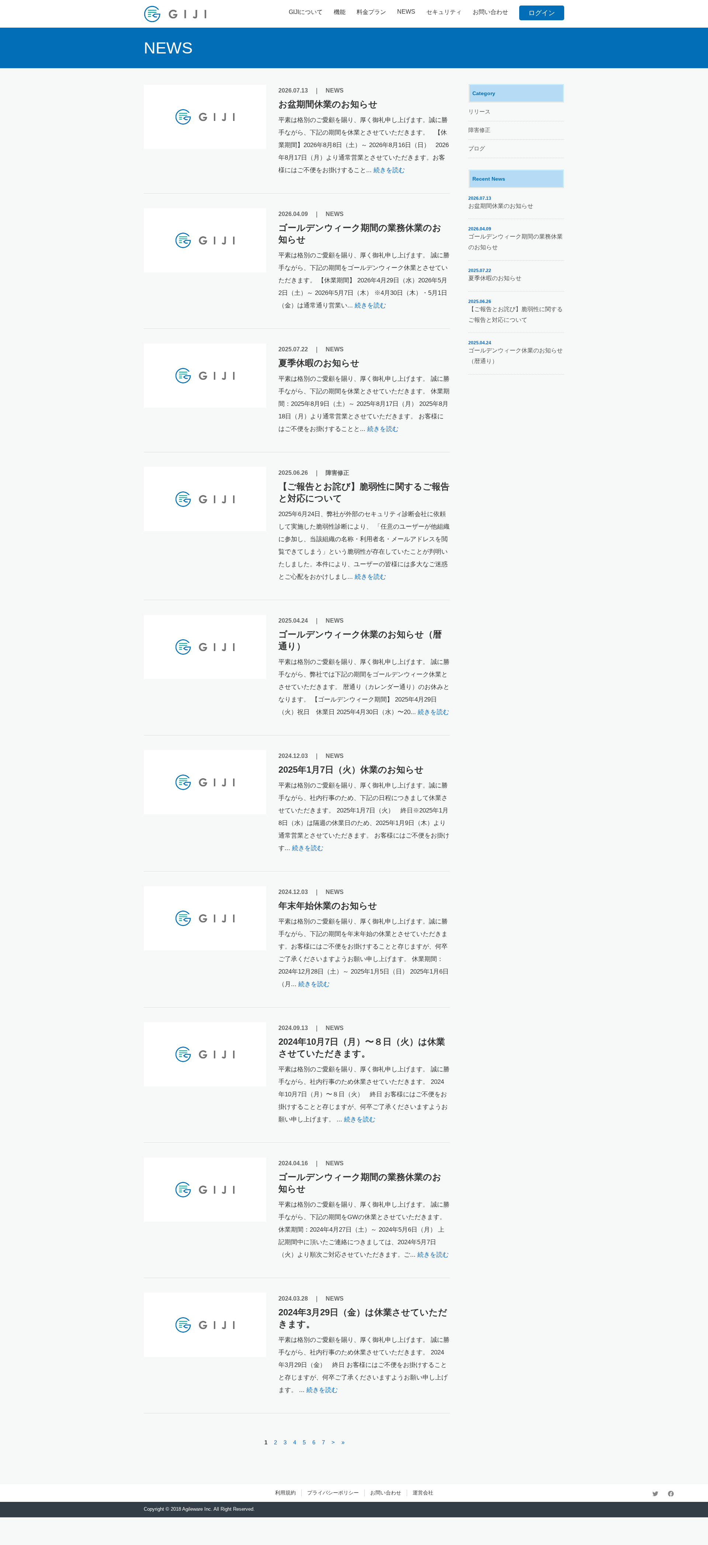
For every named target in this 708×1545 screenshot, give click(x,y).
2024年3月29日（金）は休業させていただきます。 (362, 1318)
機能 (340, 12)
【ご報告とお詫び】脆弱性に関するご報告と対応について (364, 492)
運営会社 (423, 1493)
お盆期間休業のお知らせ (328, 104)
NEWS (406, 11)
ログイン (541, 13)
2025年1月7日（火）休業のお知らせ (351, 770)
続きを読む (389, 170)
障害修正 (337, 473)
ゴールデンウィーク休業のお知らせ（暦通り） (360, 640)
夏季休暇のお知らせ (319, 363)
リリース (479, 111)
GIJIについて (306, 12)
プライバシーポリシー (333, 1493)
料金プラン (371, 12)
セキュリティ (444, 12)
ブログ (476, 148)
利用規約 (285, 1493)
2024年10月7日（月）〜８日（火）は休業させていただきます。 (361, 1047)
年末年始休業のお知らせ (327, 906)
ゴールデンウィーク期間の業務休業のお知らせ (359, 233)
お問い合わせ (490, 12)
